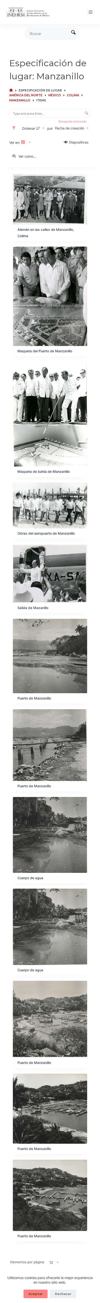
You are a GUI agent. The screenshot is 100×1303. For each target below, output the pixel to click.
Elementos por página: (27, 1262)
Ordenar (28, 128)
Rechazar (63, 1294)
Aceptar (35, 1294)
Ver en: (15, 142)
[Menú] (90, 12)
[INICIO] (11, 90)
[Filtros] (15, 128)
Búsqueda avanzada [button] (72, 121)
